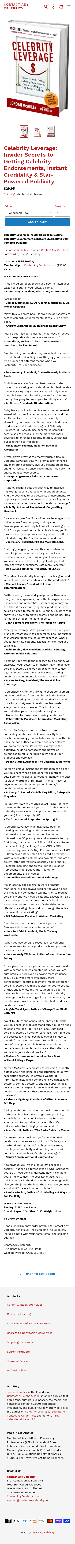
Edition (9, 206)
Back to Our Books (40, 1274)
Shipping (9, 194)
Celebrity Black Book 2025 (25, 1304)
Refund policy (16, 1370)
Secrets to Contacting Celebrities (29, 1332)
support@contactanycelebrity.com (28, 1500)
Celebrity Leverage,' (37, 1411)
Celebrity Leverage (19, 1314)
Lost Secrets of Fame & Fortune (28, 1323)
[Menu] (69, 6)
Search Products (18, 1351)
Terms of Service (18, 1361)
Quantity (60, 206)
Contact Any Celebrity (16, 6)
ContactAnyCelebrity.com (40, 265)
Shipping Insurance (20, 1342)
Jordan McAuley (18, 250)
